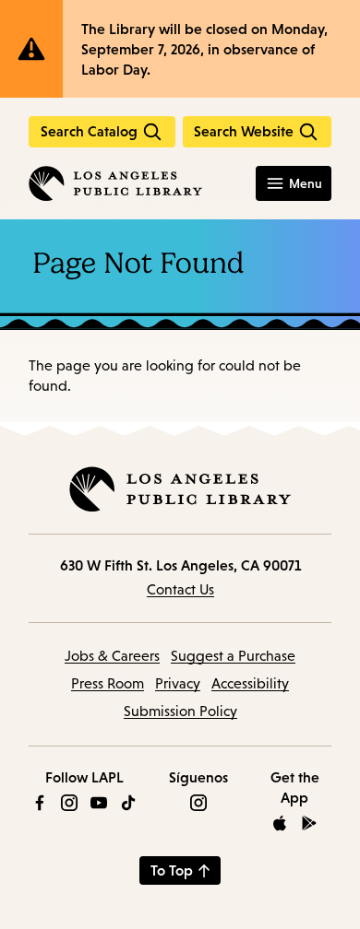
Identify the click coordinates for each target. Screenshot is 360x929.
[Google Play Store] (309, 823)
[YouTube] (99, 803)
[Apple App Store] (280, 823)
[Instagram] (69, 803)
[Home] (115, 183)
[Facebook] (40, 803)
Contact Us (180, 589)
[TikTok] (128, 803)
